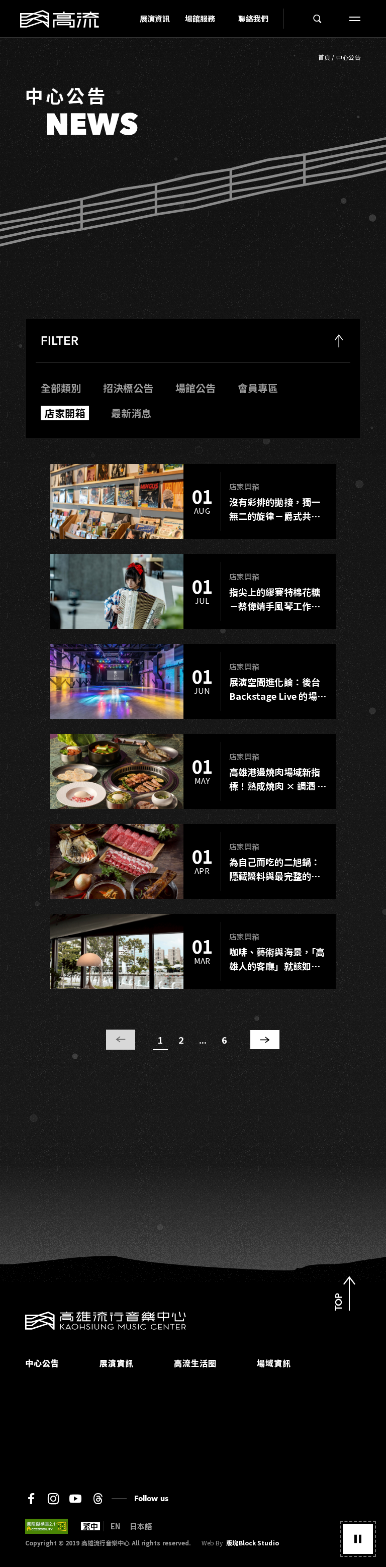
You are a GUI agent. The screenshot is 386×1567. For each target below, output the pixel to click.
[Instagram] (53, 1499)
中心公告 (348, 57)
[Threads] (97, 1499)
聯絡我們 (253, 18)
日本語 (141, 1526)
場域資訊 (274, 1363)
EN (116, 1526)
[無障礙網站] (46, 1526)
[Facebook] (31, 1499)
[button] (358, 1539)
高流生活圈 (195, 1363)
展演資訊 (155, 18)
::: (129, 19)
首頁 (324, 57)
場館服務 (200, 18)
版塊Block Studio (252, 1543)
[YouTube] (75, 1499)
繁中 (90, 1526)
